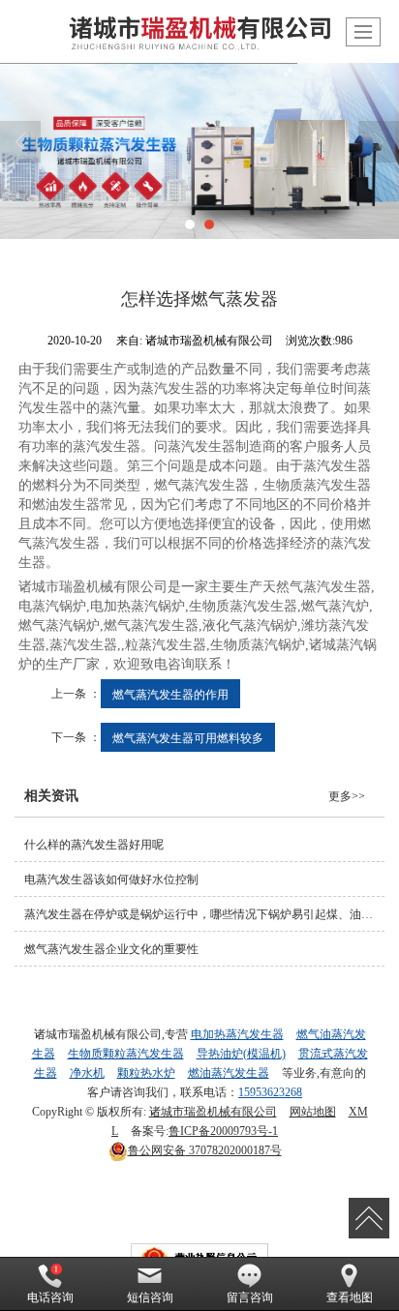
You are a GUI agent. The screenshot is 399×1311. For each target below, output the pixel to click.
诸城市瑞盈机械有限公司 (213, 1111)
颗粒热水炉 (146, 1073)
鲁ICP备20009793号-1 (223, 1131)
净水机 (87, 1073)
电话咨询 (50, 1297)
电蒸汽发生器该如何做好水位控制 (111, 879)
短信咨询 (150, 1297)
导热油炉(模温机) (241, 1053)
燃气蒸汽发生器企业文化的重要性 (111, 949)
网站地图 (313, 1111)
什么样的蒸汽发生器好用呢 (94, 844)
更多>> (346, 796)
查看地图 (349, 1297)
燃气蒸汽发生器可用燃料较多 (187, 737)
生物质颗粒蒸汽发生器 (126, 1053)
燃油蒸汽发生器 (228, 1073)
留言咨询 (250, 1297)
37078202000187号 (205, 1150)
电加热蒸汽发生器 (237, 1034)
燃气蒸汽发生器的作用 (170, 693)
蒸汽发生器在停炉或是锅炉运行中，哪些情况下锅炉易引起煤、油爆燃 (204, 914)
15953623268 (270, 1092)
